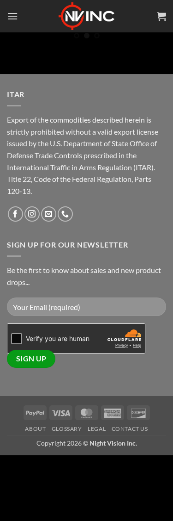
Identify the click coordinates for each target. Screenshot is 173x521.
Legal (97, 428)
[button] (12, 16)
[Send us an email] (48, 214)
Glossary (67, 428)
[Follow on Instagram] (32, 214)
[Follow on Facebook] (15, 214)
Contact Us (130, 428)
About (35, 428)
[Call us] (65, 214)
